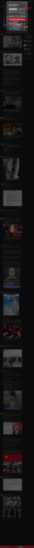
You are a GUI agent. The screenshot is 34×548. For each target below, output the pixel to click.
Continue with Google (17, 24)
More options (18, 29)
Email (13, 9)
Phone (22, 9)
